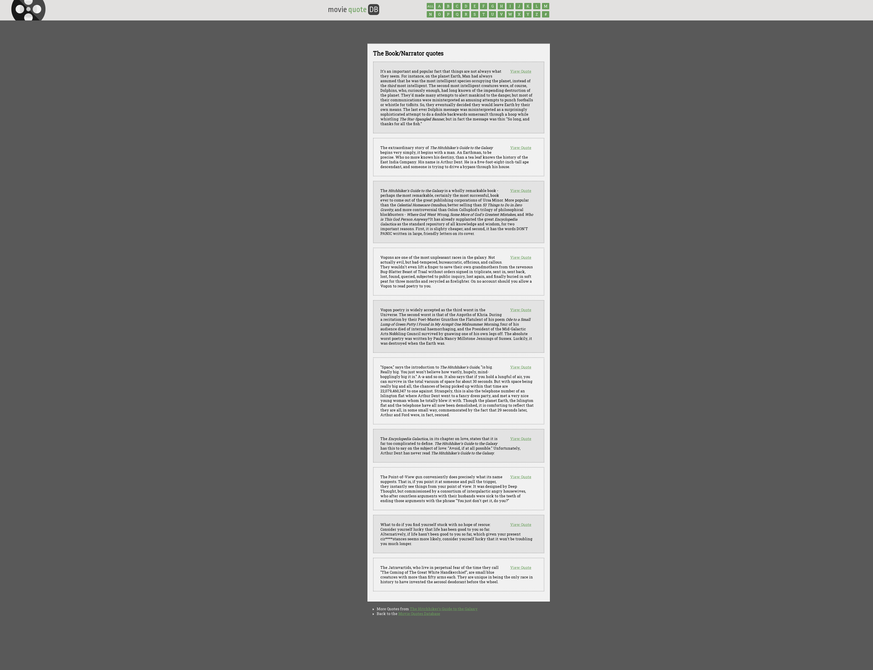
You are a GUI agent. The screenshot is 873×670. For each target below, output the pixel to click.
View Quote (520, 71)
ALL (430, 6)
